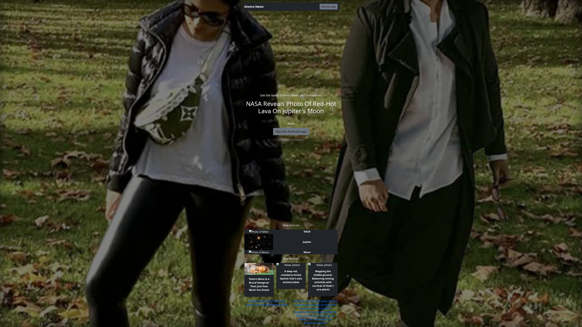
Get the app (329, 6)
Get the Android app (291, 131)
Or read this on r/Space (291, 139)
